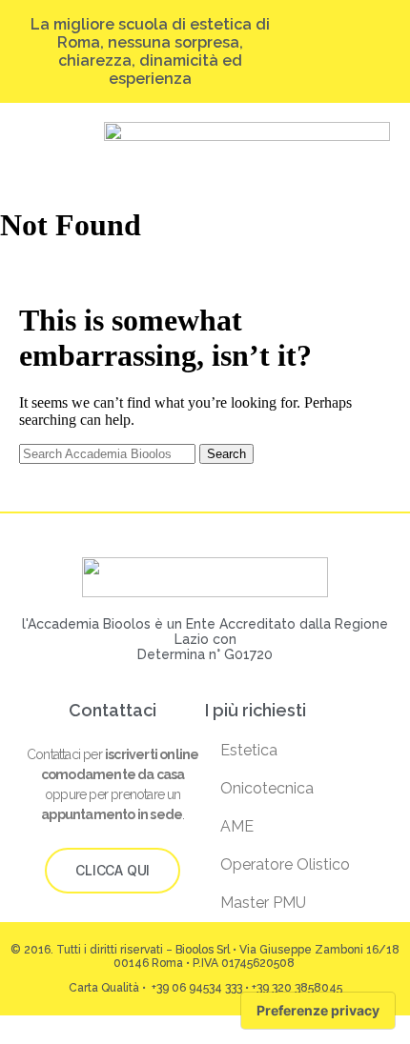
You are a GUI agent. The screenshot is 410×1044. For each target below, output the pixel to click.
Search (226, 454)
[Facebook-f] (338, 52)
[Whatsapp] (374, 52)
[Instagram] (302, 52)
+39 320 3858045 (297, 987)
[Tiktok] (320, 52)
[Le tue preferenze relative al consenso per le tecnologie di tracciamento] (318, 1011)
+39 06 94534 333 (195, 987)
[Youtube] (356, 52)
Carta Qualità (104, 987)
